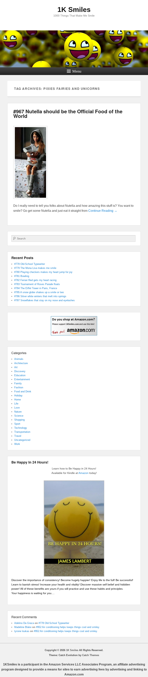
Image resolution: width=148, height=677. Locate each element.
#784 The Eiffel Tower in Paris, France (35, 288)
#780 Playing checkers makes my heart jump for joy (43, 272)
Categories (18, 353)
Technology (20, 427)
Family (18, 383)
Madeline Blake (22, 627)
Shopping (19, 419)
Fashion (18, 387)
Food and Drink (22, 391)
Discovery (19, 371)
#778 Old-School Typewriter (29, 264)
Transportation (22, 431)
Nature (18, 411)
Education (19, 375)
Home (17, 399)
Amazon (83, 472)
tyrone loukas (21, 631)
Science (18, 415)
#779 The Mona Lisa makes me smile (35, 268)
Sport (17, 423)
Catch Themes (90, 655)
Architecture (21, 363)
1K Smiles (74, 9)
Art (16, 367)
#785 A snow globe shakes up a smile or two (39, 292)
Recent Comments (24, 617)
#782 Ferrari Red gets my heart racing (35, 280)
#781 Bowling (21, 276)
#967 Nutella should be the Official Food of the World (67, 113)
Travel (17, 435)
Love (17, 407)
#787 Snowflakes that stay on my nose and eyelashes (44, 300)
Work (17, 444)
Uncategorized (22, 440)
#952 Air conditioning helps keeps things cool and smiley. (68, 627)
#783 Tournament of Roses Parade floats (37, 284)
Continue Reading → (102, 210)
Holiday (18, 395)
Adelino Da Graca (24, 623)
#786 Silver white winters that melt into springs (40, 296)
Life (16, 403)
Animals (18, 359)
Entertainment (22, 379)
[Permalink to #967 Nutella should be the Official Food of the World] (30, 200)
